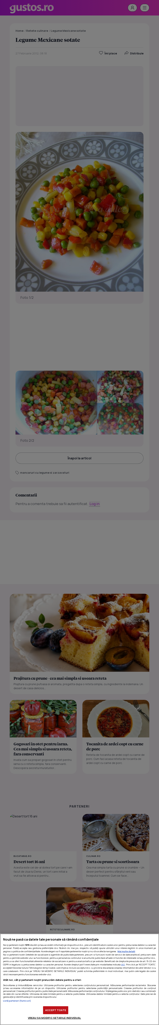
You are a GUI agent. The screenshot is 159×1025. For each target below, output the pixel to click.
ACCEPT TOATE (55, 1010)
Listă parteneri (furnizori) (17, 1000)
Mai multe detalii (126, 951)
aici (123, 964)
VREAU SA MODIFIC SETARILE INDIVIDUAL (54, 1018)
